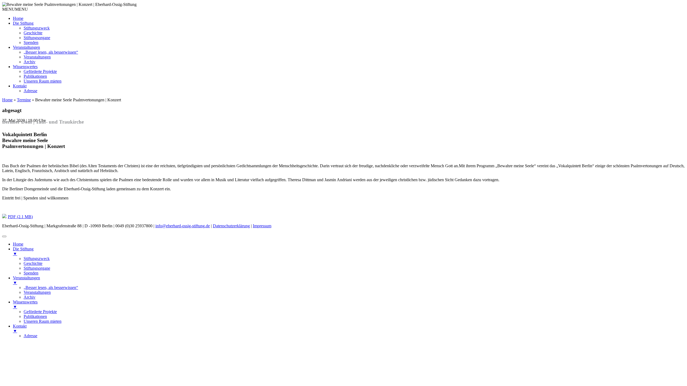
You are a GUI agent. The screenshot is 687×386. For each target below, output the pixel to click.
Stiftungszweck (37, 28)
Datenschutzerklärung (231, 226)
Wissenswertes (25, 66)
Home (18, 18)
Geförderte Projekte (40, 71)
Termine (24, 100)
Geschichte (33, 33)
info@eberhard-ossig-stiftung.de (182, 226)
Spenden (31, 42)
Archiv (29, 62)
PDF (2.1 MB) (20, 216)
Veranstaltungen (26, 47)
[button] (15, 9)
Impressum (262, 226)
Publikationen (35, 76)
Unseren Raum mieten (42, 81)
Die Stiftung (23, 23)
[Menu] (4, 236)
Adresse (30, 90)
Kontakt (20, 86)
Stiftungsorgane (37, 37)
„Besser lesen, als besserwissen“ (51, 52)
